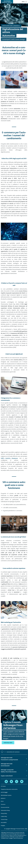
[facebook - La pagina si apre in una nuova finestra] (11, 781)
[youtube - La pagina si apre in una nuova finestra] (21, 781)
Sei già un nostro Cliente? (7, 776)
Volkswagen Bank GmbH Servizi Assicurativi (6, 764)
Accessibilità (4, 822)
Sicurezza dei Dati (5, 807)
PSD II (2, 801)
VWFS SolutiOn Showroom (9, 458)
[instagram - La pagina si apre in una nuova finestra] (16, 781)
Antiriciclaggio (4, 792)
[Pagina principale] (2, 752)
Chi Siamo (3, 786)
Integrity (3, 825)
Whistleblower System (6, 795)
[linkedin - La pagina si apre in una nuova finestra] (6, 781)
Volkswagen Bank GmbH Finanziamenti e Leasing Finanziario (9, 758)
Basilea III (3, 798)
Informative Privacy (5, 810)
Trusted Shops (4, 819)
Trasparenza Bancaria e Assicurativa (9, 789)
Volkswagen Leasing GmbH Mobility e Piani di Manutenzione (9, 771)
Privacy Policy (4, 813)
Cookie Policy (4, 816)
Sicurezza (3, 804)
